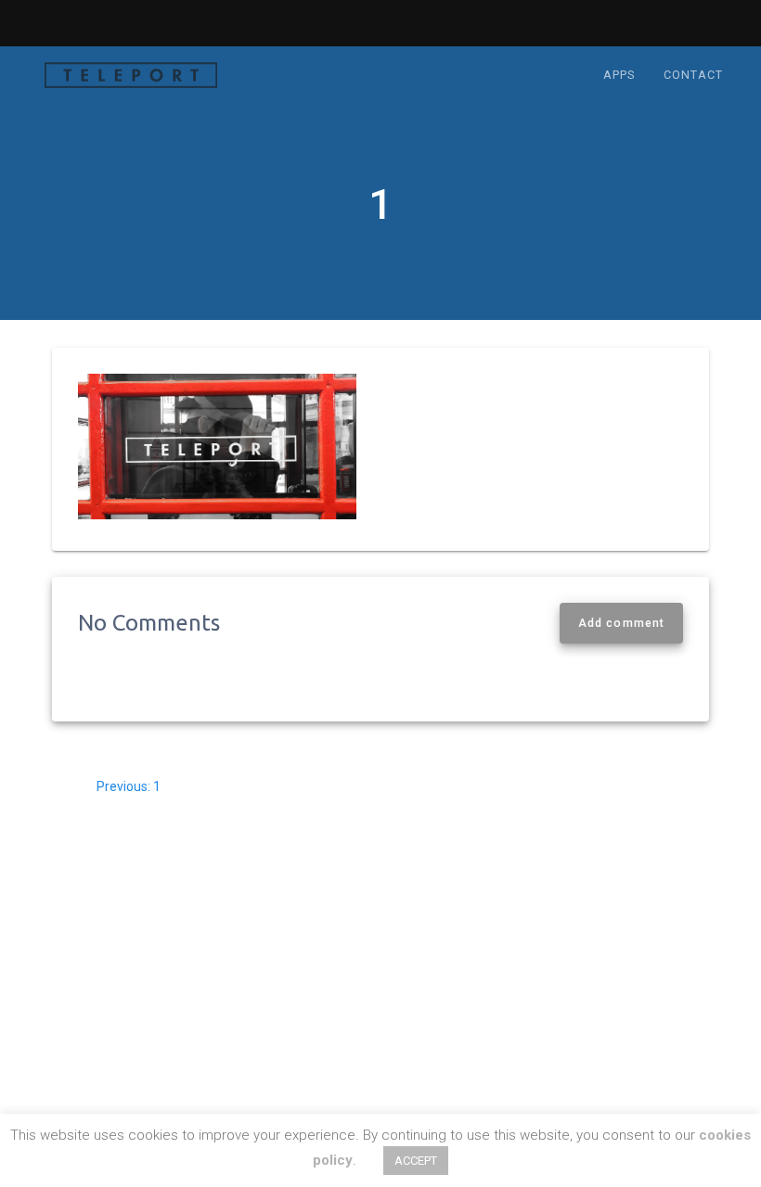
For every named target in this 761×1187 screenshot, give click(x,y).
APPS (619, 75)
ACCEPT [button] (415, 1161)
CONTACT (693, 75)
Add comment (621, 623)
